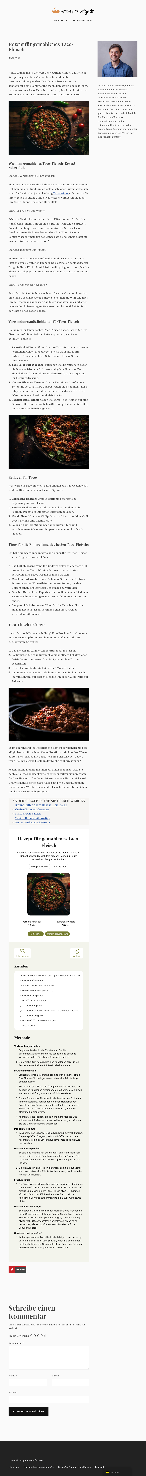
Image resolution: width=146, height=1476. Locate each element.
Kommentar (16, 1343)
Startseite (60, 20)
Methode (76, 956)
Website (13, 1392)
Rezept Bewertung (19, 1335)
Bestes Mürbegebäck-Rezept (32, 822)
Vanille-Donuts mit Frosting (32, 818)
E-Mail (55, 1375)
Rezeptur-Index (83, 20)
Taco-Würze (61, 193)
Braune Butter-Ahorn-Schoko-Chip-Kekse (41, 804)
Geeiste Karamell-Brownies (32, 809)
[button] (78, 975)
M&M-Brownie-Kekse (28, 813)
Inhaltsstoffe (22, 956)
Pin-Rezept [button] (60, 866)
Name (13, 1375)
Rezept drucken (39, 866)
